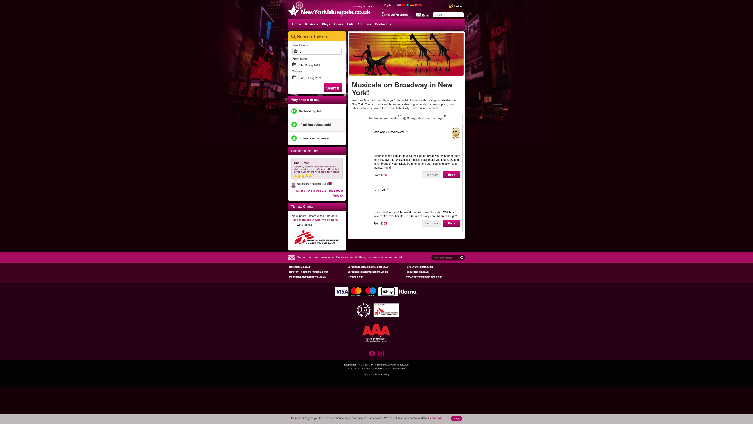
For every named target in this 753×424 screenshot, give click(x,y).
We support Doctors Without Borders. (314, 218)
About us (364, 24)
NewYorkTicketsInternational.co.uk (308, 271)
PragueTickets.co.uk (417, 271)
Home (296, 24)
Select (300, 45)
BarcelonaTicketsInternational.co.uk (367, 271)
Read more (431, 175)
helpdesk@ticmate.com (396, 364)
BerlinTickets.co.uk (300, 267)
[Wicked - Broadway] (362, 143)
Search (332, 88)
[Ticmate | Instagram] (381, 353)
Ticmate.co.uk (355, 276)
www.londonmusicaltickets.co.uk (424, 276)
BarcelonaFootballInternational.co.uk (367, 267)
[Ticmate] (363, 6)
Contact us (383, 24)
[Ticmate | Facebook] (372, 353)
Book (451, 174)
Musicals (311, 24)
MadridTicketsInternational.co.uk (307, 276)
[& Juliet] (362, 201)
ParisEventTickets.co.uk (419, 267)
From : (299, 58)
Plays (326, 24)
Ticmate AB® (398, 368)
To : (297, 71)
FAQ (350, 24)
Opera (338, 24)
